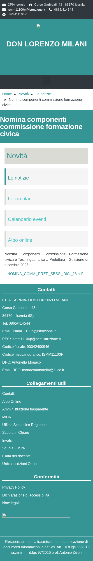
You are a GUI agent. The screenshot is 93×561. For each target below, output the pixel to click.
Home (7, 94)
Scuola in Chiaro (15, 432)
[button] (46, 63)
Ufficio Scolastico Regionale (25, 425)
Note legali (11, 503)
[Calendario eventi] (10, 211)
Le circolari (20, 198)
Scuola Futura (13, 448)
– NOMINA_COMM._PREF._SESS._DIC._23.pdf (44, 274)
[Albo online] (10, 232)
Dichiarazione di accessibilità (25, 495)
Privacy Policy (13, 487)
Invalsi (7, 440)
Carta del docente (16, 456)
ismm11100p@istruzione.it (26, 9)
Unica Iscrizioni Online (20, 464)
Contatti (8, 394)
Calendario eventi (27, 219)
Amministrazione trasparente (25, 409)
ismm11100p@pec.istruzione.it (36, 339)
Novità (24, 94)
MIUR (7, 417)
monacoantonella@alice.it (43, 370)
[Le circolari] (10, 191)
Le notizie (43, 94)
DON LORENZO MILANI (46, 44)
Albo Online (11, 401)
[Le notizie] (10, 170)
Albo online (20, 240)
